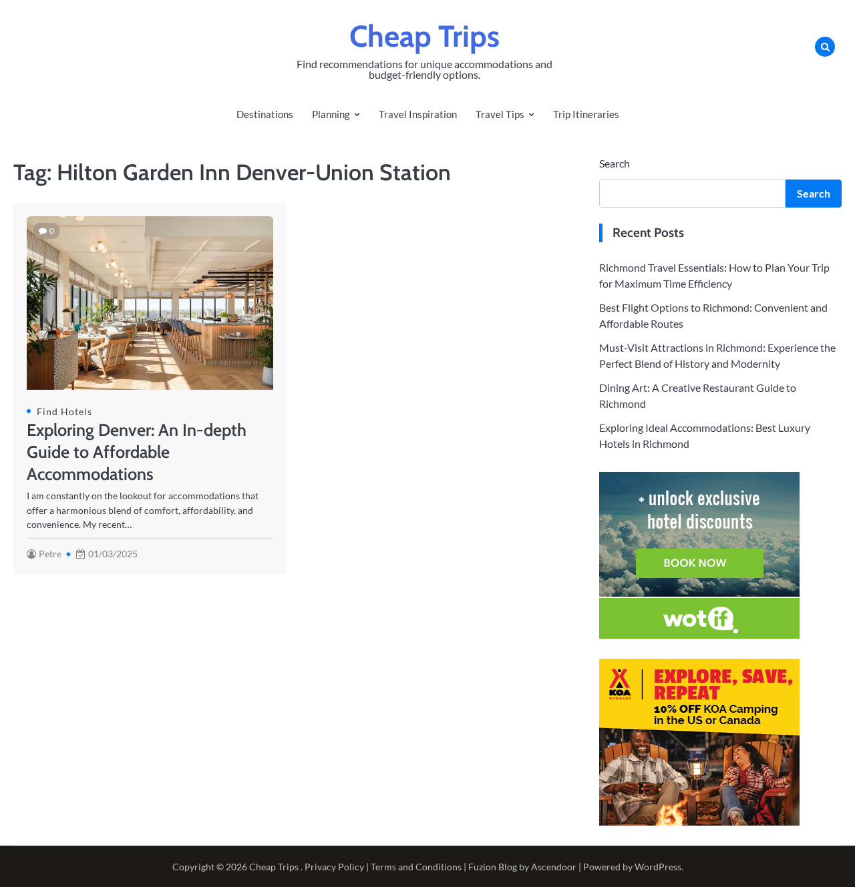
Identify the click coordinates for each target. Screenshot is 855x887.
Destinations (264, 114)
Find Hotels (64, 411)
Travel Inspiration (418, 114)
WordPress (658, 866)
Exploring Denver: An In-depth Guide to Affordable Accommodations (136, 452)
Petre (50, 553)
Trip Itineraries (586, 114)
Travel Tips (500, 114)
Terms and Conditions (416, 866)
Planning (331, 114)
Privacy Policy (334, 866)
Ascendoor (553, 866)
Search (614, 163)
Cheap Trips (424, 36)
